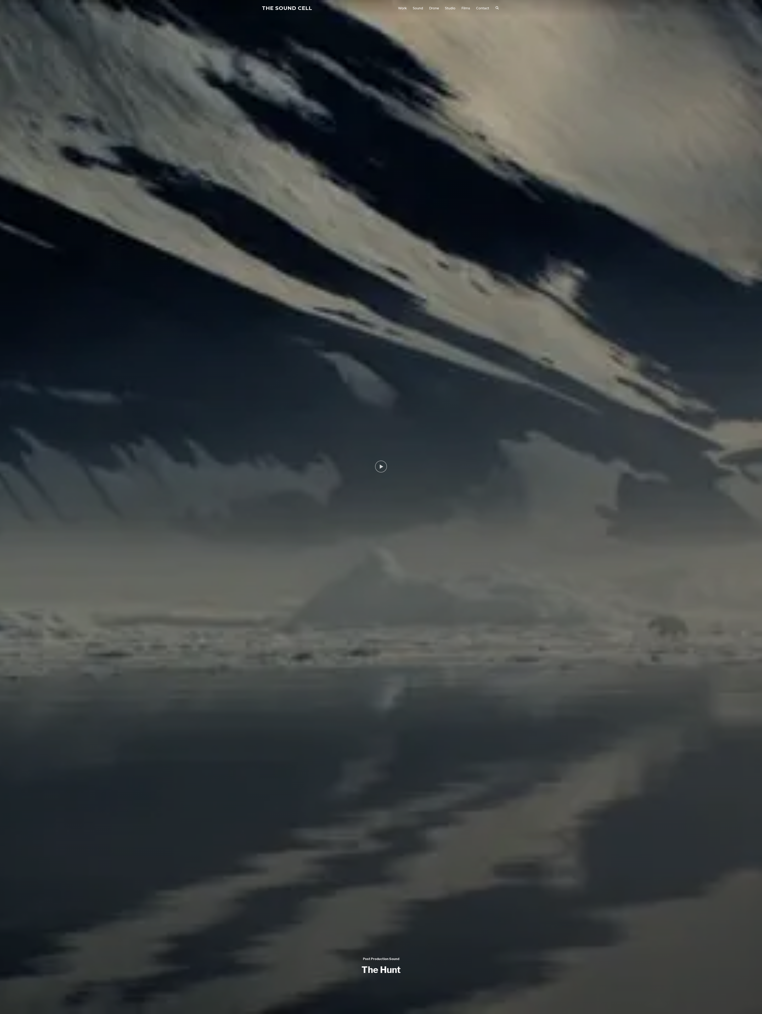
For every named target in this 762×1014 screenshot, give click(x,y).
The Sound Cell (287, 8)
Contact (482, 8)
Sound (418, 8)
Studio (450, 8)
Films (465, 8)
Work (402, 8)
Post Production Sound (381, 959)
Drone (434, 8)
